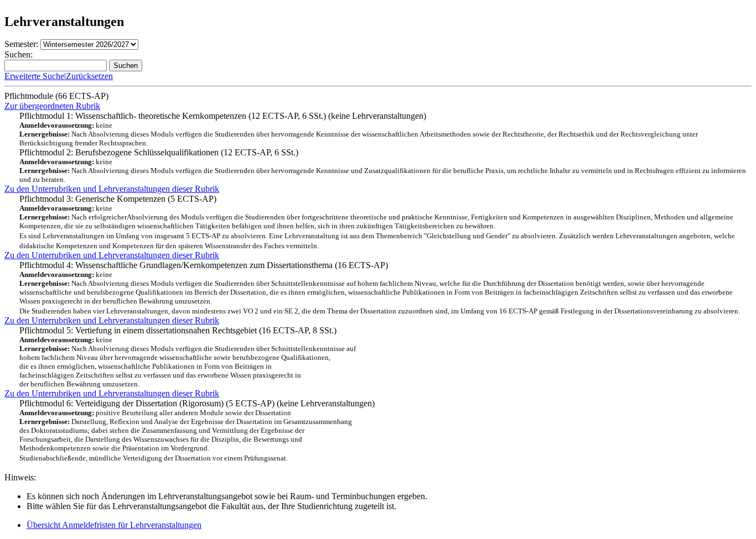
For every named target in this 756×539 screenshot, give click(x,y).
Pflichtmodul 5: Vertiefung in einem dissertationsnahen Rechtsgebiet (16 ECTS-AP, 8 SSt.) (187, 357)
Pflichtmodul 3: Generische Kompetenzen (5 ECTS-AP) (377, 222)
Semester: (21, 44)
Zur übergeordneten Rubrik (52, 106)
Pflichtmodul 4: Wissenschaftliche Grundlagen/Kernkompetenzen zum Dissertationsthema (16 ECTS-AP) (379, 287)
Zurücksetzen (89, 76)
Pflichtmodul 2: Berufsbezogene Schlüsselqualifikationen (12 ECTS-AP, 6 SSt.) (382, 166)
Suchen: (18, 54)
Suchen (125, 65)
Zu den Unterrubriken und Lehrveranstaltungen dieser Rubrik (111, 188)
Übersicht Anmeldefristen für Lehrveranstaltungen (114, 525)
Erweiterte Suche (34, 76)
